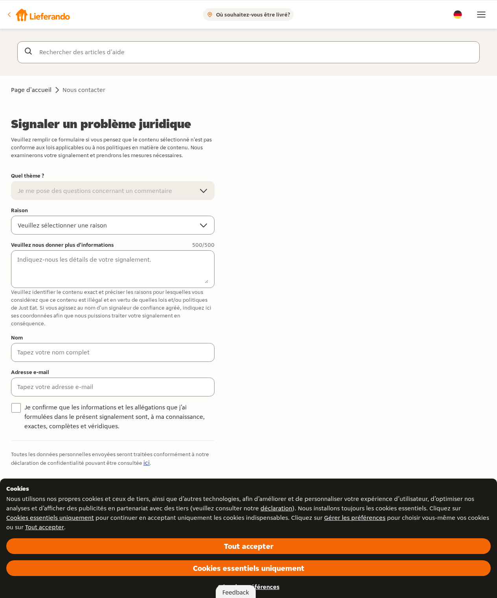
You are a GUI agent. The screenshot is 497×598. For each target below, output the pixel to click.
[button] (38, 14)
